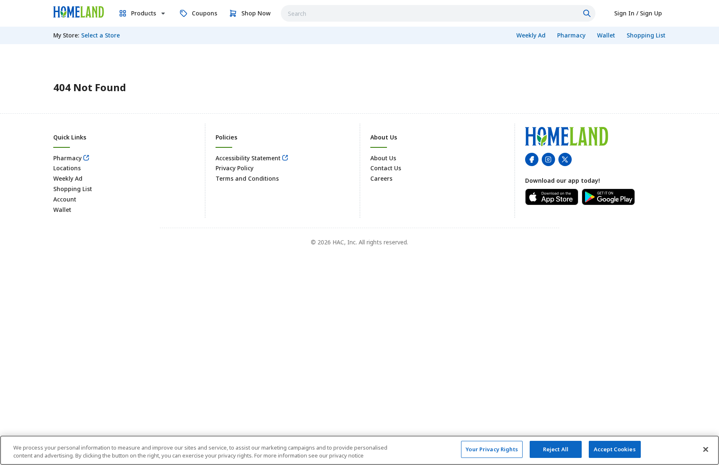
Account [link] (64, 199)
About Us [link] (383, 158)
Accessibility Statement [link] (248, 158)
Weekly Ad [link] (67, 178)
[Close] (706, 449)
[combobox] (438, 13)
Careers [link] (381, 178)
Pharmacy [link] (67, 158)
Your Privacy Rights (492, 449)
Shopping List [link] (72, 189)
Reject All (555, 449)
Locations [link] (67, 168)
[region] (359, 450)
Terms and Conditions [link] (247, 178)
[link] (78, 12)
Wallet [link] (62, 210)
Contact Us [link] (385, 168)
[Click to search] (588, 13)
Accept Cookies (615, 449)
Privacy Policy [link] (234, 168)
